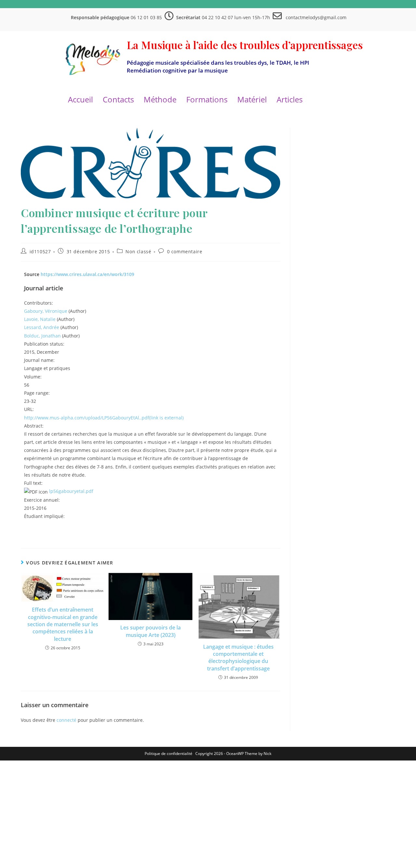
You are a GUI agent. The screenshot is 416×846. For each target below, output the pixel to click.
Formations (207, 99)
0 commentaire (184, 251)
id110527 (40, 251)
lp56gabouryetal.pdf (71, 491)
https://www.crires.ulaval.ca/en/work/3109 (87, 274)
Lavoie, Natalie (40, 319)
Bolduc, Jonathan (42, 336)
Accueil (80, 99)
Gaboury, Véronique (45, 311)
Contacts (118, 99)
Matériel (252, 99)
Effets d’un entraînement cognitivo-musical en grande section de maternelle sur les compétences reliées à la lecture (62, 624)
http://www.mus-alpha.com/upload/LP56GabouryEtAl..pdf (104, 418)
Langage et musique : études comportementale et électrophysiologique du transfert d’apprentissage (238, 657)
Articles (290, 99)
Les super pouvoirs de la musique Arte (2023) (150, 631)
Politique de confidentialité (168, 753)
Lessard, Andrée (41, 327)
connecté (66, 720)
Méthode (160, 99)
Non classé (138, 251)
